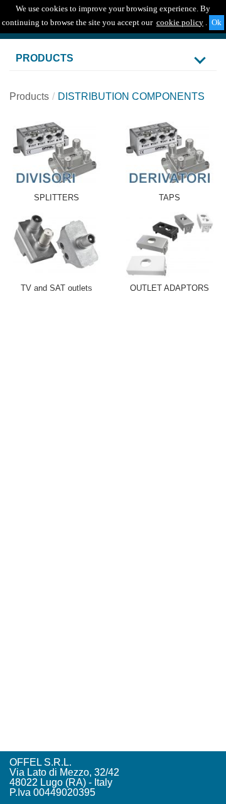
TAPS (169, 197)
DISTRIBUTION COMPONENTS (131, 96)
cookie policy (179, 22)
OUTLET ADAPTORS (169, 288)
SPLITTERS (56, 197)
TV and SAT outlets (56, 288)
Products (29, 96)
